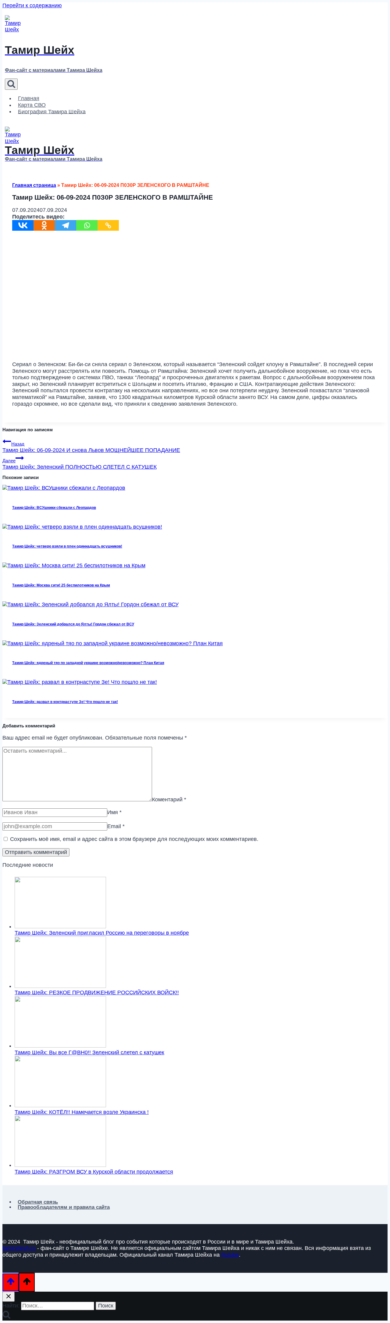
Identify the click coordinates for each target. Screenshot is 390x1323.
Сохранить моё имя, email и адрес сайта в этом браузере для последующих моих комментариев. (134, 839)
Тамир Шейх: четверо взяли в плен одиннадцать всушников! (67, 546)
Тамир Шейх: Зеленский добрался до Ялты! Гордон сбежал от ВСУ (73, 624)
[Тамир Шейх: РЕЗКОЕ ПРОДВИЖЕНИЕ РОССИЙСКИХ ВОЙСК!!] (60, 986)
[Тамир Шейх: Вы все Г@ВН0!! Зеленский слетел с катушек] (60, 1046)
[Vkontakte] (23, 225)
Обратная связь (38, 1202)
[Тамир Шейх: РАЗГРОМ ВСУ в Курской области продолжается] (60, 1165)
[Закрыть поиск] (8, 1297)
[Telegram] (65, 225)
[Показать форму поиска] (11, 84)
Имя (114, 812)
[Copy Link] (108, 225)
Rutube (230, 1255)
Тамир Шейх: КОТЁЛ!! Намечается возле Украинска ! (82, 1112)
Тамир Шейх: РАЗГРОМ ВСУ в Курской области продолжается (94, 1172)
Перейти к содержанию (32, 5)
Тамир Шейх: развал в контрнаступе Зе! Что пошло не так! (65, 702)
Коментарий (169, 799)
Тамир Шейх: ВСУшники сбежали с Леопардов (54, 508)
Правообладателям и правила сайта (64, 1207)
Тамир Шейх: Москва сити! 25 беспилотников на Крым (61, 585)
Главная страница (34, 185)
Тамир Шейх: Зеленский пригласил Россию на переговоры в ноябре (102, 933)
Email (116, 826)
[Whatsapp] (87, 225)
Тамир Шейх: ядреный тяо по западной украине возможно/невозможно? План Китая (88, 663)
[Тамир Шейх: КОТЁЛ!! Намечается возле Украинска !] (60, 1105)
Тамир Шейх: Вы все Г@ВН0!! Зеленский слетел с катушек (89, 1052)
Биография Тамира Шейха (52, 111)
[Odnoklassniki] (44, 225)
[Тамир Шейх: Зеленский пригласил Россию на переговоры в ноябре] (60, 926)
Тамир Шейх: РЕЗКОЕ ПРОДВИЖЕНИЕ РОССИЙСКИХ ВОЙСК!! (97, 992)
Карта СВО (32, 105)
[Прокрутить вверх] (10, 1282)
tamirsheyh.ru (19, 1248)
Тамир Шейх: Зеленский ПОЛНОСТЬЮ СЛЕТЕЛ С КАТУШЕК (79, 464)
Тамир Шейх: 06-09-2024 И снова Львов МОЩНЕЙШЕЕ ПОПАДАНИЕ (91, 447)
